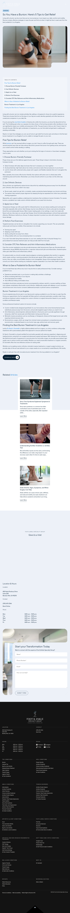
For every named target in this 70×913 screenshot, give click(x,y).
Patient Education (6, 884)
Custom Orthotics (6, 842)
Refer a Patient (39, 882)
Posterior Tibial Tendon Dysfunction (10, 799)
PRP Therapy (5, 844)
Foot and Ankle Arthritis (7, 824)
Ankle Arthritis (5, 797)
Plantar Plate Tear (40, 843)
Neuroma (38, 826)
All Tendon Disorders (41, 799)
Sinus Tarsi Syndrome (7, 803)
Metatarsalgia (39, 845)
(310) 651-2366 (7, 603)
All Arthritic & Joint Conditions (9, 830)
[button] (66, 4)
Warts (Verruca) (5, 869)
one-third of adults (20, 122)
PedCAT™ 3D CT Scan (7, 848)
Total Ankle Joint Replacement (9, 805)
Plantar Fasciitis (39, 762)
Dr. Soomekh (39, 863)
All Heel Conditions (40, 772)
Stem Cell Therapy (6, 846)
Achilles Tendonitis (40, 764)
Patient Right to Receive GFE (28, 893)
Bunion (4, 762)
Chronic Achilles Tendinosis (42, 766)
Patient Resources (6, 882)
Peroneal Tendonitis (6, 809)
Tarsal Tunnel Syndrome (41, 770)
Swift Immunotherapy (7, 850)
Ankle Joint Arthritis (6, 826)
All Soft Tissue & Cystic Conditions (44, 847)
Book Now (38, 732)
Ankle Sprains (5, 787)
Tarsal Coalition (5, 801)
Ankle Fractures (6, 791)
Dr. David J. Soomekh (13, 328)
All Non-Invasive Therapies (8, 852)
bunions (8, 143)
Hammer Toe (5, 764)
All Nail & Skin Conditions (8, 871)
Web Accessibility (16, 893)
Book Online (6, 606)
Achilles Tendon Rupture (8, 795)
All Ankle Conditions (7, 811)
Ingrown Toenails (6, 863)
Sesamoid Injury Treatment (8, 768)
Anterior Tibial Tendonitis (8, 807)
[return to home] (35, 717)
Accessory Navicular (41, 824)
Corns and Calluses (6, 865)
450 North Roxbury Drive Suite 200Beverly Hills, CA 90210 (10, 594)
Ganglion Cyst (39, 841)
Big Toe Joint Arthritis (7, 766)
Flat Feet (38, 822)
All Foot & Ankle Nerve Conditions (44, 830)
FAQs (3, 886)
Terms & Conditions (6, 893)
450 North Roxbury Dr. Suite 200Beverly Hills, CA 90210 (7, 731)
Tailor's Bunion (5, 770)
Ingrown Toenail (6, 774)
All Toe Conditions (6, 776)
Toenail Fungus (5, 772)
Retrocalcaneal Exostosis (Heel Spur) (44, 768)
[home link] (11, 4)
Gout (3, 822)
